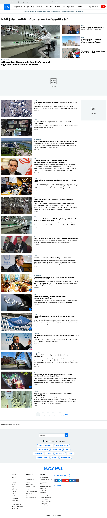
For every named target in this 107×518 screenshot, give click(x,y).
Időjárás (28, 482)
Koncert (49, 453)
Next (51, 7)
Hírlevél (59, 485)
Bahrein (36, 391)
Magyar (5, 2)
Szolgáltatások (30, 474)
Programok (15, 498)
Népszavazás (60, 453)
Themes (14, 474)
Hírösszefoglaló (30, 479)
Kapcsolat (43, 492)
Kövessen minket (30, 486)
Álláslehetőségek (44, 495)
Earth (63, 7)
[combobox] (61, 2)
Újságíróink (15, 500)
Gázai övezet (79, 11)
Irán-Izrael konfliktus (30, 11)
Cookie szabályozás (45, 486)
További (42, 474)
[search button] (52, 2)
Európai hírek (5, 59)
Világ (32, 7)
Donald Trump (66, 11)
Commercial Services (46, 479)
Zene (72, 11)
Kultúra (57, 7)
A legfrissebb (18, 7)
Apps (27, 489)
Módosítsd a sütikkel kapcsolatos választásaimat (45, 503)
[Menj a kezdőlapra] (7, 7)
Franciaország (65, 457)
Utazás (46, 7)
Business (39, 7)
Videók (13, 496)
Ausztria (36, 333)
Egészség (70, 7)
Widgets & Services (31, 491)
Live (103, 6)
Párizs (70, 453)
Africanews (29, 493)
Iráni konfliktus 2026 (43, 11)
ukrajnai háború (55, 11)
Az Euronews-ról (44, 477)
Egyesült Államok (42, 457)
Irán (82, 49)
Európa (26, 7)
